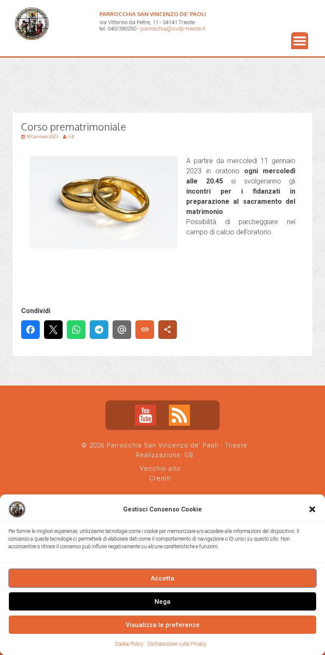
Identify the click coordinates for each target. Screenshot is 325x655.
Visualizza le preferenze (163, 625)
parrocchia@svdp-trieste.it (172, 28)
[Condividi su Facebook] (30, 329)
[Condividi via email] (122, 329)
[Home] (34, 47)
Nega (162, 601)
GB (189, 455)
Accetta (162, 578)
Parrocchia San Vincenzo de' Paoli (152, 14)
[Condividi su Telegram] (99, 329)
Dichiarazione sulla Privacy (177, 644)
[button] (312, 509)
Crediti (160, 478)
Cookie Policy (129, 644)
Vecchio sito (160, 468)
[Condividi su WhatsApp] (76, 329)
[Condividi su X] (53, 329)
